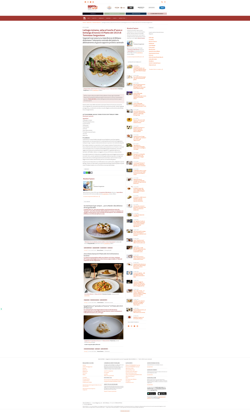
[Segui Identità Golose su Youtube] (93, 2)
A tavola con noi (130, 382)
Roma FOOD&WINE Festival (132, 366)
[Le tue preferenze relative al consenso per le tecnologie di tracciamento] (1, 309)
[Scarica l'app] (151, 393)
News (84, 374)
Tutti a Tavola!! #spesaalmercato (134, 374)
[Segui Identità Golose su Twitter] (90, 2)
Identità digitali (136, 13)
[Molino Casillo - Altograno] (120, 7)
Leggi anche (87, 201)
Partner (108, 18)
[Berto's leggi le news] (141, 8)
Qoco (127, 377)
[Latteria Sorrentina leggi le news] (162, 8)
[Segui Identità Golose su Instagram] (88, 2)
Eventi (114, 18)
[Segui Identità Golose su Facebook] (85, 2)
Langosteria (86, 295)
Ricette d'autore (97, 22)
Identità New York (130, 370)
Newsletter (122, 18)
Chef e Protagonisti (87, 366)
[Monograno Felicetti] (151, 8)
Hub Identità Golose (114, 13)
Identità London (130, 368)
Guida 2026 (150, 366)
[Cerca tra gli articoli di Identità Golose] (162, 2)
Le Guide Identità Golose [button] (157, 13)
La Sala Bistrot (95, 90)
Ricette (94, 18)
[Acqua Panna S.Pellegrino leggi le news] (109, 8)
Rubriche (101, 18)
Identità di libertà (130, 376)
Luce (90, 342)
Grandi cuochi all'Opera (131, 371)
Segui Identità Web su (133, 322)
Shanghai (128, 380)
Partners (85, 373)
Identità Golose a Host (131, 373)
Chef (88, 18)
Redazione (85, 371)
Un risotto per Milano (131, 379)
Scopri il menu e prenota (110, 391)
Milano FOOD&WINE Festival (133, 365)
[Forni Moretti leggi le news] (130, 8)
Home (84, 22)
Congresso (93, 13)
